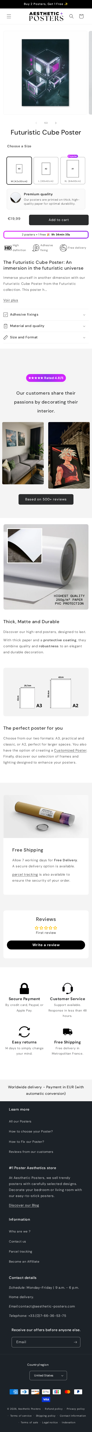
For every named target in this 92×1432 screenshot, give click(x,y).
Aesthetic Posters (29, 1408)
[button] (9, 16)
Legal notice (50, 1422)
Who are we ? (19, 1231)
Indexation (68, 1422)
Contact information (73, 1415)
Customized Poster (70, 750)
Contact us (17, 1241)
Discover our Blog (24, 1205)
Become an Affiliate (24, 1261)
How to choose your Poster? (31, 1131)
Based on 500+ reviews (46, 499)
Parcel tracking (20, 1251)
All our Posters (20, 1121)
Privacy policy (76, 1408)
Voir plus (10, 300)
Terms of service (21, 1415)
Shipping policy (46, 1415)
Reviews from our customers (31, 1152)
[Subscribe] (75, 1342)
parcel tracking (25, 874)
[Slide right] (56, 123)
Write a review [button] (46, 945)
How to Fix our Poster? (26, 1142)
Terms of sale (29, 1422)
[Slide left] (36, 123)
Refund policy (54, 1408)
